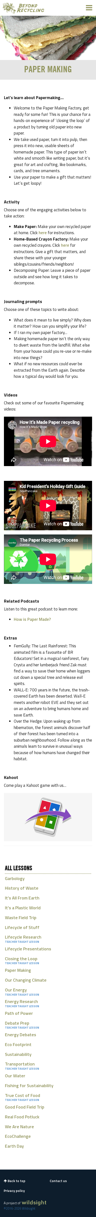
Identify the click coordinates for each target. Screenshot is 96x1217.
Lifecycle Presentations (28, 948)
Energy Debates (20, 1034)
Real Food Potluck (22, 1116)
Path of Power (19, 1013)
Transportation (20, 1064)
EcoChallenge (18, 1136)
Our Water (15, 1075)
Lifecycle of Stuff (22, 927)
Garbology (15, 878)
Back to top (16, 1180)
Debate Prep (17, 1023)
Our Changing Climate (26, 980)
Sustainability (18, 1054)
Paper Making (18, 970)
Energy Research (21, 1001)
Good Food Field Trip (24, 1107)
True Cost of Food (22, 1095)
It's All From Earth (22, 898)
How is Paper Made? (32, 619)
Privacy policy (14, 1190)
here (43, 232)
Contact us (58, 1180)
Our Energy (16, 990)
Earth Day (14, 1146)
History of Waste (21, 888)
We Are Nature (19, 1126)
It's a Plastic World (23, 907)
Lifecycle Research (23, 937)
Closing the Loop (21, 958)
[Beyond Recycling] (23, 8)
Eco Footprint (18, 1044)
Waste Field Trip (20, 917)
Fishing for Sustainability (29, 1085)
